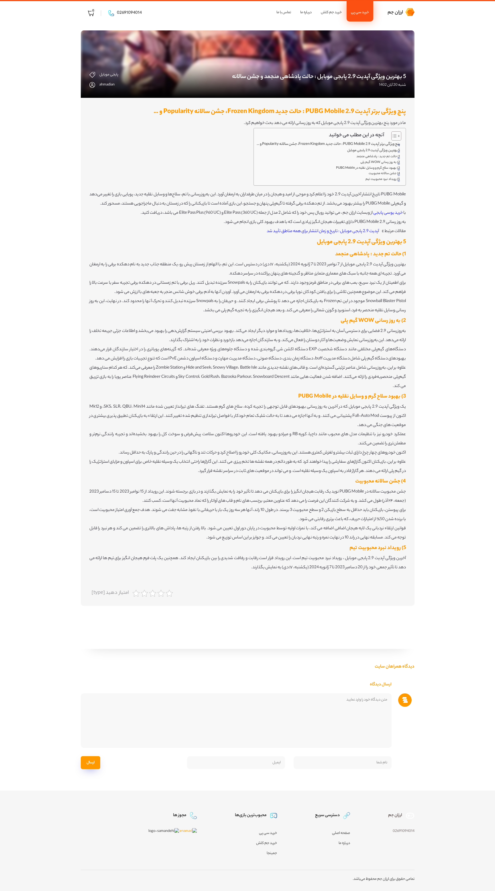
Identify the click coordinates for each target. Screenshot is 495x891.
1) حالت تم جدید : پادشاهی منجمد (378, 156)
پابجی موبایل (108, 75)
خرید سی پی (360, 12)
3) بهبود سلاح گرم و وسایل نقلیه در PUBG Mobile (368, 168)
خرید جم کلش (331, 12)
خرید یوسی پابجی (388, 213)
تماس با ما (283, 12)
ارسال (91, 763)
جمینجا (272, 853)
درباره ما (306, 12)
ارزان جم (395, 13)
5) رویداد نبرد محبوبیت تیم (383, 179)
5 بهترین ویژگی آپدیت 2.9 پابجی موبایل (373, 150)
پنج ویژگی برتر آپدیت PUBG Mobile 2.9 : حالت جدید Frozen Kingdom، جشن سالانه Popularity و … (328, 144)
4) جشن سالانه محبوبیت (384, 173)
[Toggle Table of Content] (393, 136)
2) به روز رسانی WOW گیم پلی (380, 162)
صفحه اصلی (341, 833)
